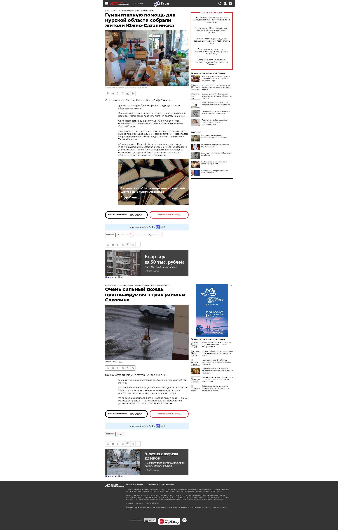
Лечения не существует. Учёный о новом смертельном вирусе (216, 112)
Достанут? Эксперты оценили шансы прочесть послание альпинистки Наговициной (217, 379)
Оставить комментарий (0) (169, 215)
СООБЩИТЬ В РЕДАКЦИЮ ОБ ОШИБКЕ (160, 485)
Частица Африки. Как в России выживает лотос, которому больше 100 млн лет (216, 362)
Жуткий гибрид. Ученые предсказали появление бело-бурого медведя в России (217, 353)
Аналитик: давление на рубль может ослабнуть (216, 154)
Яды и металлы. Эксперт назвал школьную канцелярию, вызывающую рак (215, 122)
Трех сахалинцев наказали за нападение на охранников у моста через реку (211, 51)
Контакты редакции (134, 485)
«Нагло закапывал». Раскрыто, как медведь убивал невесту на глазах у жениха (217, 87)
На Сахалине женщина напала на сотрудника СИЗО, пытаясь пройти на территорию (211, 19)
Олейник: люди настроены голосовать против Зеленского (214, 137)
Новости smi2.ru (114, 277)
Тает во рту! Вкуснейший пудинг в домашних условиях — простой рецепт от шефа (216, 78)
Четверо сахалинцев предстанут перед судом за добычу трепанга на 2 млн (212, 41)
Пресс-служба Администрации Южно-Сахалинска (126, 87)
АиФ (120, 362)
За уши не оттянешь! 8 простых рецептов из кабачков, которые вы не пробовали (217, 371)
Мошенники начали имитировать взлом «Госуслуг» (215, 145)
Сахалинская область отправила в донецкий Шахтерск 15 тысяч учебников (152, 190)
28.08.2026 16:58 (111, 285)
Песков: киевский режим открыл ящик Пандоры (214, 171)
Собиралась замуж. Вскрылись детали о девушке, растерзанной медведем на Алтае (215, 388)
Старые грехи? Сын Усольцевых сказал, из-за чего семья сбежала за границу (217, 96)
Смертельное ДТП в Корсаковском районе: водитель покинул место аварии (212, 30)
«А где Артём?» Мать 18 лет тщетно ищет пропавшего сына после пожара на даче (216, 345)
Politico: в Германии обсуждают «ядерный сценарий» (214, 163)
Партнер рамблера (135, 520)
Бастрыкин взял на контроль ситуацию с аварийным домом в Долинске (212, 62)
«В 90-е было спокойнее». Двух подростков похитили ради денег (216, 104)
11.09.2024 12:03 (111, 11)
